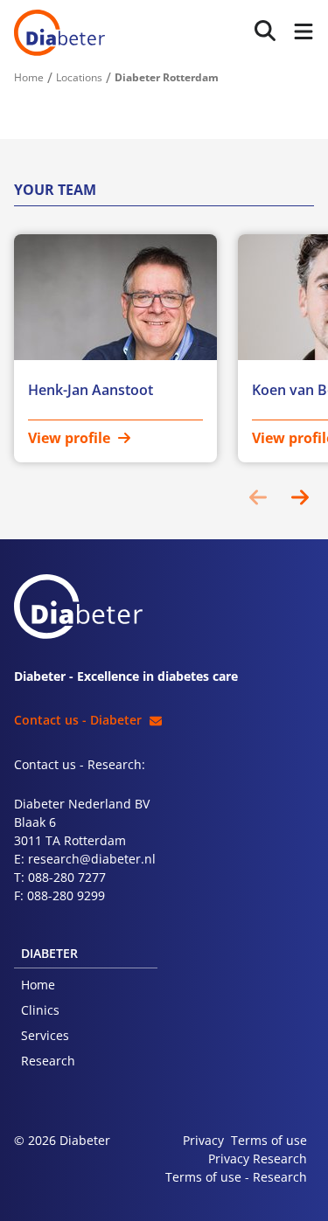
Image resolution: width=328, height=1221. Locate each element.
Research (48, 1060)
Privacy (203, 1140)
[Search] (265, 31)
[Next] (300, 497)
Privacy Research (257, 1158)
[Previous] (258, 497)
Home (38, 984)
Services (45, 1035)
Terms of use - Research (236, 1177)
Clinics (40, 1010)
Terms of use (269, 1140)
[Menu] (300, 33)
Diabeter (59, 33)
